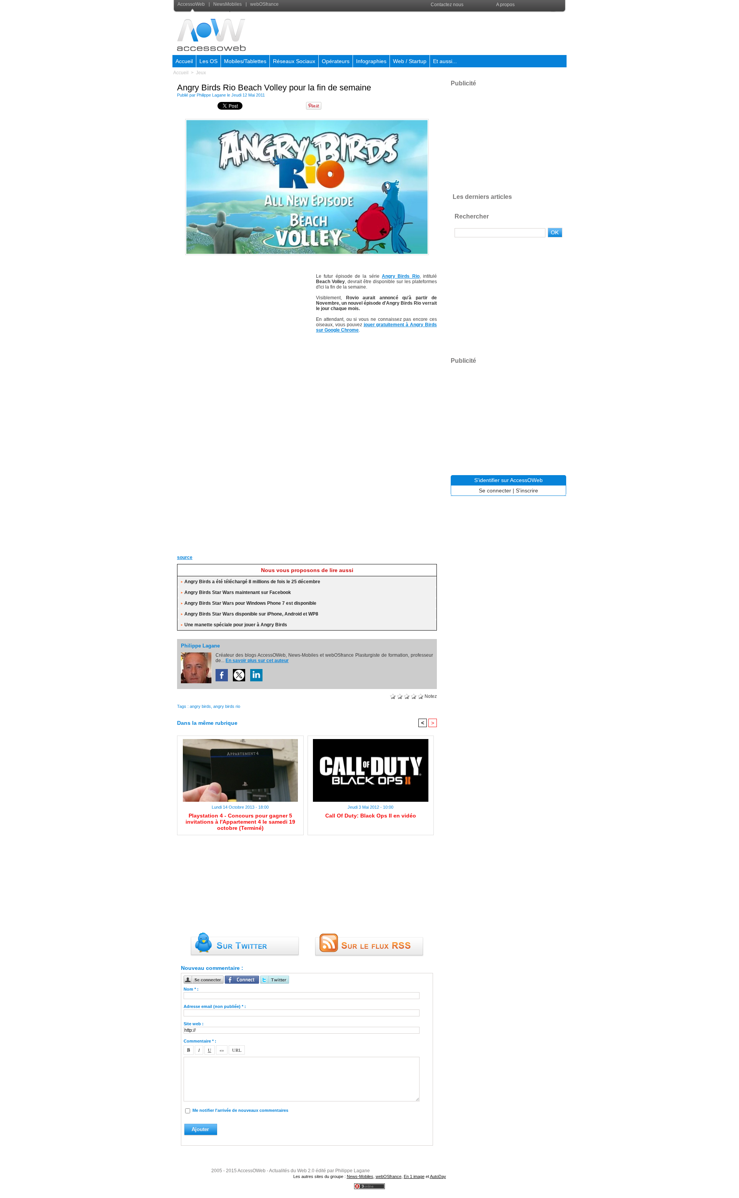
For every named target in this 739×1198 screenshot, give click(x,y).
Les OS (208, 61)
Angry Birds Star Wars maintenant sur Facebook (237, 592)
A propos (505, 4)
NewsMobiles (227, 4)
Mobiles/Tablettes (245, 61)
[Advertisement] (426, 32)
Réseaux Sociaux (294, 61)
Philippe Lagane (211, 95)
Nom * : (191, 989)
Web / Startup (409, 61)
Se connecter (495, 490)
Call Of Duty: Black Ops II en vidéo (370, 816)
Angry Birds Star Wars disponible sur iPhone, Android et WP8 (251, 614)
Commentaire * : (200, 1041)
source (184, 557)
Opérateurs (335, 61)
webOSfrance (264, 4)
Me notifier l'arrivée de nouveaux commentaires (240, 1110)
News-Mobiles (360, 1176)
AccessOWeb (251, 1170)
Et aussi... (445, 61)
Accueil (184, 61)
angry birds (200, 706)
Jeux (201, 72)
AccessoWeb (191, 4)
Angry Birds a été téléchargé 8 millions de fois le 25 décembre (252, 581)
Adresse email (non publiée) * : (215, 1006)
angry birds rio (226, 706)
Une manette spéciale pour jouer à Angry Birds (235, 624)
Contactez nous (447, 4)
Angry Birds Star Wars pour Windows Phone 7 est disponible (250, 603)
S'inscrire (527, 490)
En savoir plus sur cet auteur (257, 660)
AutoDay (438, 1176)
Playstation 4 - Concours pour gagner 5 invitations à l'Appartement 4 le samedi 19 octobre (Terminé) (240, 822)
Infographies (371, 61)
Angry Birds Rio (401, 276)
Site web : (194, 1023)
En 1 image (414, 1176)
